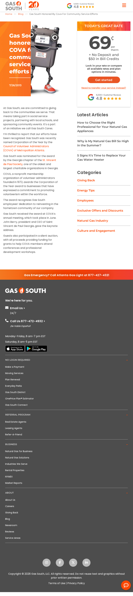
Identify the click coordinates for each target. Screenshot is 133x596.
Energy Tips (86, 190)
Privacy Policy (76, 583)
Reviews (9, 531)
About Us (10, 500)
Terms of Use (56, 583)
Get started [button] (103, 80)
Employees (85, 200)
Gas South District (15, 392)
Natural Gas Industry (92, 220)
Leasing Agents (13, 428)
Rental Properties (14, 470)
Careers (9, 506)
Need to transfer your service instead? (103, 87)
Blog (7, 519)
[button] (66, 360)
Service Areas (12, 538)
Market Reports (13, 483)
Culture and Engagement (96, 231)
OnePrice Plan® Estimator (19, 398)
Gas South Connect (16, 405)
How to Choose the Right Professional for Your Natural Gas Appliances (102, 127)
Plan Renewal (12, 379)
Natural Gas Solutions (17, 457)
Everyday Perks (13, 386)
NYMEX (9, 476)
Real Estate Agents (15, 421)
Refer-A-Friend (13, 434)
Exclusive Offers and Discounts (100, 210)
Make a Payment (14, 366)
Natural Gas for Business (18, 451)
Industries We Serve (16, 464)
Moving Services (14, 373)
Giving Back (86, 180)
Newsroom (11, 525)
